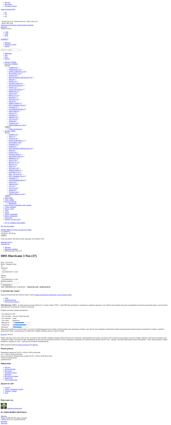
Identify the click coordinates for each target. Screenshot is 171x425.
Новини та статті (10, 44)
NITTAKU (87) (14, 168)
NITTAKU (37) (14, 99)
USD (6, 34)
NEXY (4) (12, 166)
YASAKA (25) (13, 123)
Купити (4, 235)
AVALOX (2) (13, 138)
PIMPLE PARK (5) (15, 170)
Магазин (8, 43)
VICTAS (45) (13, 119)
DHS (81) (12, 150)
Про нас (7, 2)
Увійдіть (35, 345)
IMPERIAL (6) (13, 158)
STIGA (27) (12, 113)
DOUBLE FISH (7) (15, 154)
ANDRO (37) (13, 134)
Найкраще (8, 53)
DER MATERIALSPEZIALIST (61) (20, 77)
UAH (6, 32)
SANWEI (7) (13, 178)
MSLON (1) (13, 97)
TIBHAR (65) (13, 184)
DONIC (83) (13, 152)
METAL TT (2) (14, 95)
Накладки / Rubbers (11, 249)
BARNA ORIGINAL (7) (17, 140)
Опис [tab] (6, 298)
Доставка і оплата (11, 6)
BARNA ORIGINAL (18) (17, 71)
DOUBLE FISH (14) (15, 83)
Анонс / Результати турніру (14, 389)
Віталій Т (4, 334)
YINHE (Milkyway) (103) (17, 125)
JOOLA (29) (13, 160)
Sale (6, 55)
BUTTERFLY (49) (15, 142)
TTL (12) (12, 186)
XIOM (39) (12, 190)
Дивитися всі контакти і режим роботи (17, 25)
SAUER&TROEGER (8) (17, 180)
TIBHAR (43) (13, 117)
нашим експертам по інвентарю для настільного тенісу (53, 295)
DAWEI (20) (13, 75)
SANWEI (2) (13, 107)
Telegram (4, 416)
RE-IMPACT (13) (14, 172)
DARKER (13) (13, 144)
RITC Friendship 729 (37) (17, 176)
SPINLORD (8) (14, 111)
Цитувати (4, 423)
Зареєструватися (6, 9)
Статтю (7, 387)
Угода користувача (11, 380)
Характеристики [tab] (10, 300)
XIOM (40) (12, 121)
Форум (7, 46)
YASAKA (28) (13, 192)
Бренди (7, 59)
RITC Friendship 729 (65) (17, 105)
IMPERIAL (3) (13, 91)
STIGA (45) (12, 182)
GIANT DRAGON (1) (16, 89)
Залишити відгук (6, 242)
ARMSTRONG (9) (15, 69)
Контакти (4, 27)
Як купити (8, 4)
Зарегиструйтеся (23, 345)
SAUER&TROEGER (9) (17, 109)
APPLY (8, 127)
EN (6, 16)
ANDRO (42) (13, 67)
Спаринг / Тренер (11, 391)
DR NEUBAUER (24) (16, 156)
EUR (6, 35)
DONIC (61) (13, 81)
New (6, 57)
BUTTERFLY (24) (15, 73)
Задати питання (10, 369)
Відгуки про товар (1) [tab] (12, 302)
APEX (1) (12, 136)
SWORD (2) (13, 115)
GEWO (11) (12, 87)
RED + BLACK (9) (15, 174)
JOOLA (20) (13, 93)
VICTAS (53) (13, 188)
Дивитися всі (5, 244)
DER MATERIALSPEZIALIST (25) (20, 148)
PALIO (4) (12, 101)
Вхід (13, 9)
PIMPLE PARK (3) (15, 103)
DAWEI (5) (12, 146)
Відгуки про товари (7, 226)
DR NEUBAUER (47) (16, 85)
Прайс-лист (9, 378)
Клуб (6, 393)
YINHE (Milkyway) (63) (17, 194)
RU (6, 13)
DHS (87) (12, 79)
